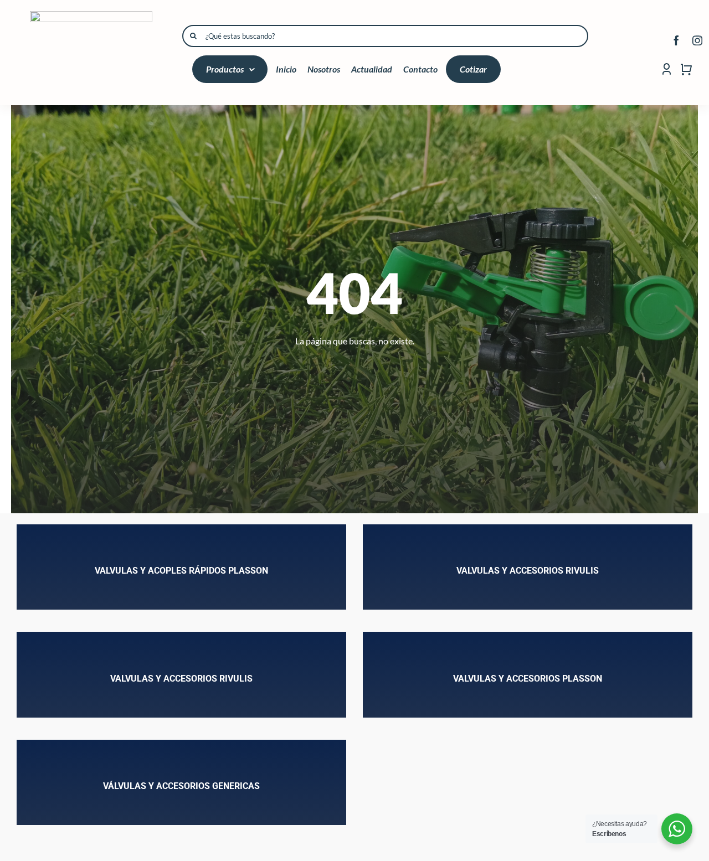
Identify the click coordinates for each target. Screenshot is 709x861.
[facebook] (676, 40)
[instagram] (697, 40)
